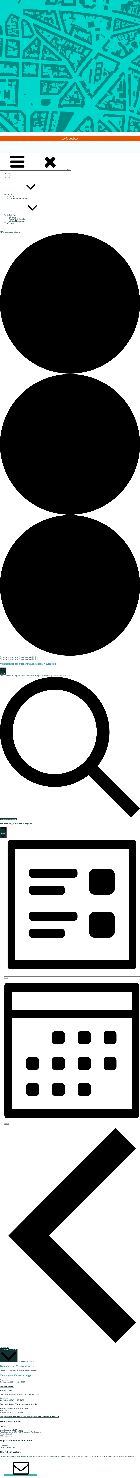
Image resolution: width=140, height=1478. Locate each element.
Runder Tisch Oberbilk (17, 219)
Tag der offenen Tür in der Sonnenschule (18, 1404)
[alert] (70, 657)
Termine (7, 177)
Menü (68, 169)
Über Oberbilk (9, 223)
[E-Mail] (20, 1475)
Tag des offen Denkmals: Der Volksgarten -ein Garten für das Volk (29, 1416)
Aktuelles (7, 175)
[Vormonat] (72, 1344)
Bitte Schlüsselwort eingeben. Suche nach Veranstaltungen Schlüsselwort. (25, 676)
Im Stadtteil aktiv (10, 215)
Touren (11, 196)
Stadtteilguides (9, 194)
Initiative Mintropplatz (16, 221)
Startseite (7, 173)
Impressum (4, 1445)
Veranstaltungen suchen (8, 819)
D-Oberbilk (70, 138)
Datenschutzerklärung (7, 1447)
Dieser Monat (4, 1348)
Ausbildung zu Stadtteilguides (19, 198)
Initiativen (12, 217)
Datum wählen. (23, 1361)
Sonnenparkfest (7, 1386)
